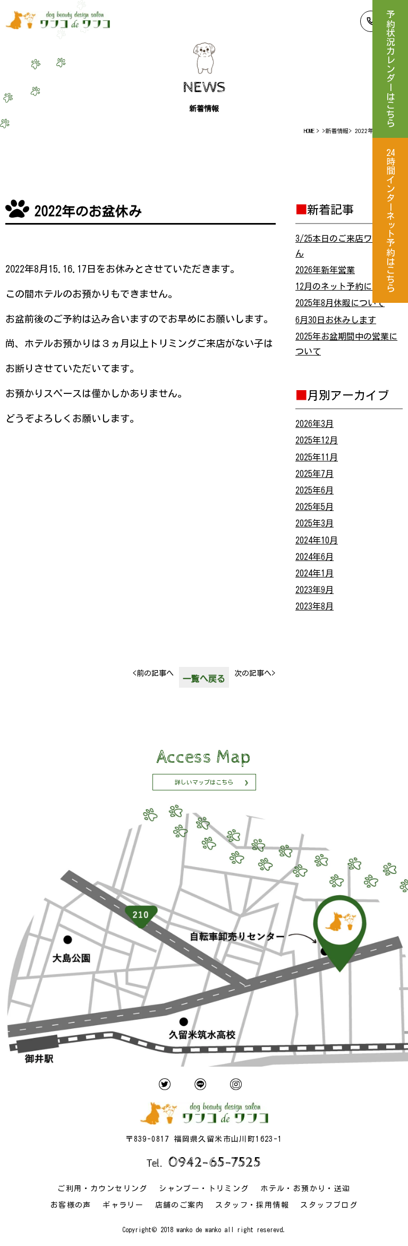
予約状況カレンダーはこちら (390, 69)
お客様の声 (70, 1205)
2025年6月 (314, 490)
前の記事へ (153, 673)
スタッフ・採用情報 (252, 1205)
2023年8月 (314, 606)
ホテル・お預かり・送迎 (305, 1188)
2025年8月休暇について (340, 303)
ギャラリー (123, 1205)
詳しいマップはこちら (204, 782)
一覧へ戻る (204, 678)
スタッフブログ (329, 1205)
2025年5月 (314, 506)
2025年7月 (314, 473)
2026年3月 (314, 423)
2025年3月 (314, 523)
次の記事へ (254, 673)
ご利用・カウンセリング (102, 1188)
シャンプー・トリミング (204, 1188)
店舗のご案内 (179, 1205)
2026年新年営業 (325, 270)
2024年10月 (316, 540)
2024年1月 (314, 573)
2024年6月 (314, 556)
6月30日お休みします (335, 320)
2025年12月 (316, 440)
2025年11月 (316, 457)
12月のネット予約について (346, 286)
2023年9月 (314, 589)
